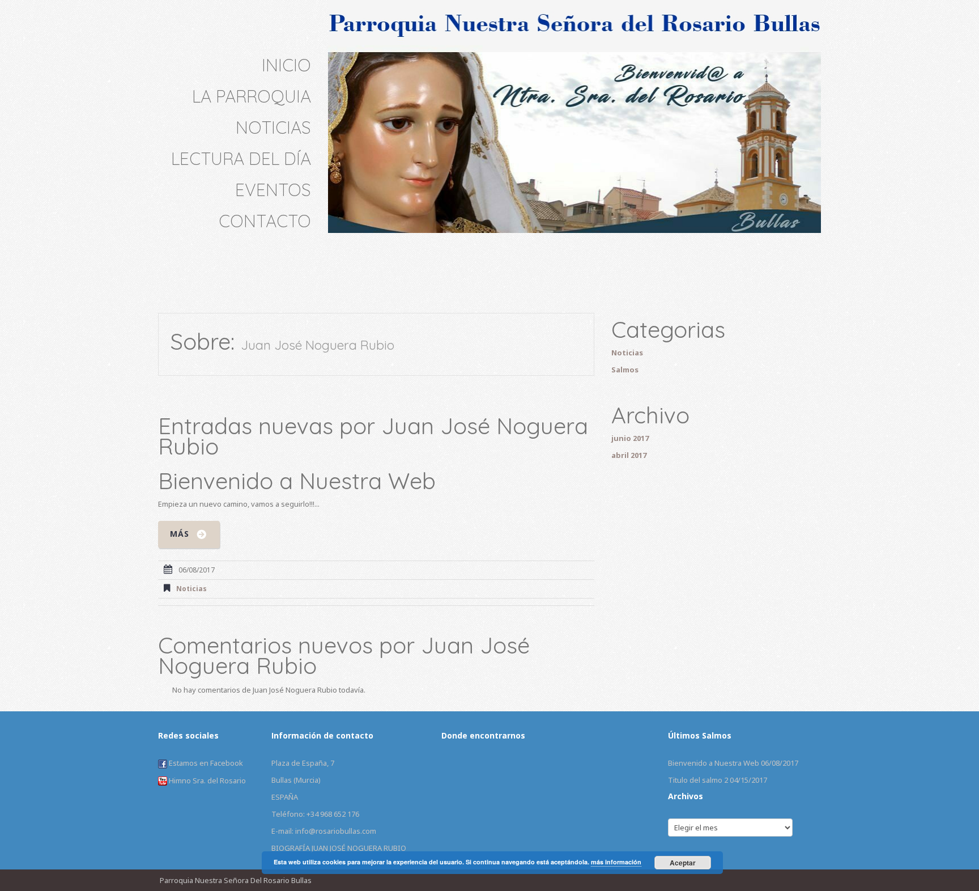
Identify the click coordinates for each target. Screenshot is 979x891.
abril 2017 (628, 455)
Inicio (286, 65)
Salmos (625, 369)
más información (616, 862)
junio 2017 (630, 438)
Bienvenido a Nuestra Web (297, 480)
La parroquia (251, 96)
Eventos (273, 190)
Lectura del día (241, 158)
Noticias (273, 127)
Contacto (265, 221)
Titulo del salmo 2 (698, 780)
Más (179, 533)
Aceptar (683, 863)
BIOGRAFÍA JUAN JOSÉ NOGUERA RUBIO (338, 848)
